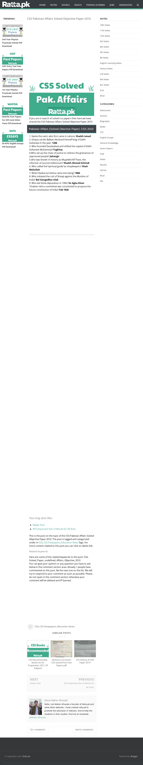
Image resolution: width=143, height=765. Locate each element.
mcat (102, 95)
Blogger (134, 756)
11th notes (105, 30)
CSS (41, 542)
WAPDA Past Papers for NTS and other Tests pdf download (11, 120)
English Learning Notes (111, 63)
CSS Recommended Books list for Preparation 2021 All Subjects (38, 663)
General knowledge (109, 143)
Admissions (105, 110)
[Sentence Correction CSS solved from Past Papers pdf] (61, 656)
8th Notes (104, 46)
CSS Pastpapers (52, 542)
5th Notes (104, 41)
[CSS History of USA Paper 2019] (85, 656)
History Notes (106, 68)
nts (101, 181)
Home (42, 4)
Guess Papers (106, 148)
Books (102, 126)
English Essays (107, 137)
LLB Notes (104, 74)
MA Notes (104, 79)
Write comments (84, 729)
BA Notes (104, 57)
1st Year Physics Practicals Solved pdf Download (12, 93)
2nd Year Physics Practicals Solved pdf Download (12, 42)
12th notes (105, 36)
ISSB (102, 154)
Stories (103, 170)
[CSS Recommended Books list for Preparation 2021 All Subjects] (38, 656)
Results (103, 164)
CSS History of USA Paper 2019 (85, 661)
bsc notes (104, 85)
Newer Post (39, 524)
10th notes (105, 25)
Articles (103, 115)
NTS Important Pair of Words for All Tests (54, 528)
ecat (102, 90)
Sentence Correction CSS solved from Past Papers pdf (61, 662)
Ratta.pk (26, 756)
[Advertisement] (61, 42)
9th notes (104, 52)
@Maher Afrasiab (37, 717)
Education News (69, 542)
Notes (102, 159)
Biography (104, 121)
